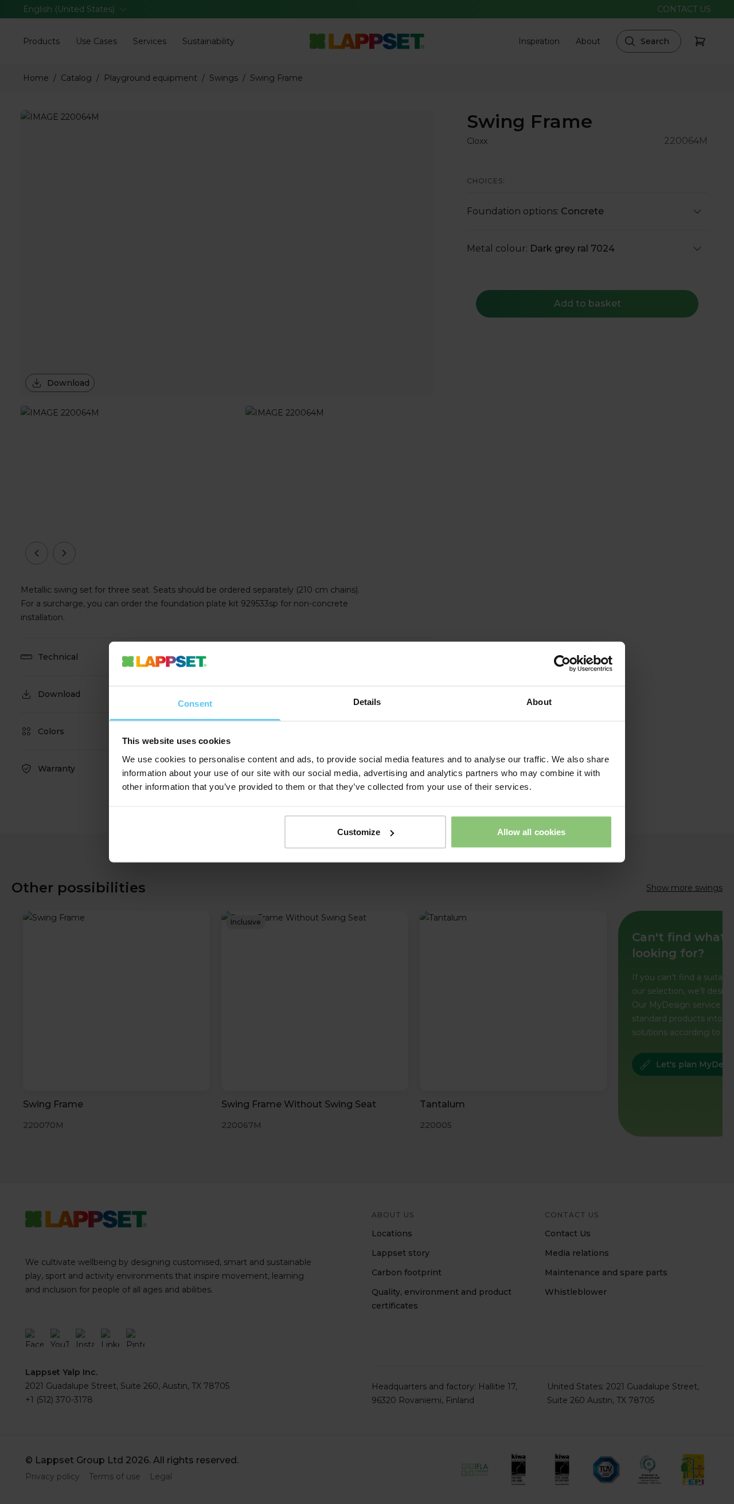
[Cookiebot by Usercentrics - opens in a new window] (562, 663)
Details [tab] (367, 701)
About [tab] (539, 701)
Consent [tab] (195, 703)
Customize (359, 832)
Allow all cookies (531, 832)
